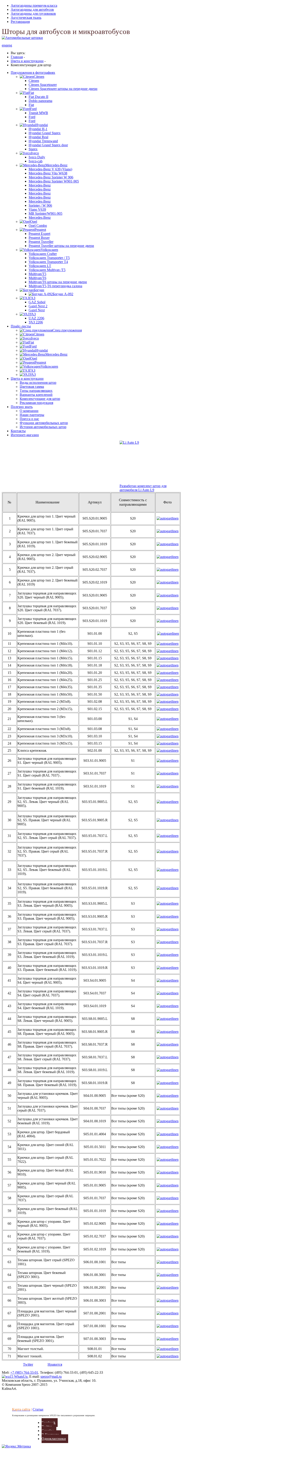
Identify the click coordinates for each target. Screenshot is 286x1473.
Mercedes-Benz (40, 185)
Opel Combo (38, 225)
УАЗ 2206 (36, 322)
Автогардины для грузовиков (33, 13)
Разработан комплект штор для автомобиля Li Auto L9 (143, 488)
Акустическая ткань (26, 17)
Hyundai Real (38, 137)
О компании (29, 411)
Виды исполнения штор (38, 382)
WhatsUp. (20, 1376)
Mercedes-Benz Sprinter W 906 (51, 177)
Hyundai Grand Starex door (48, 145)
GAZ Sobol (37, 302)
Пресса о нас (29, 419)
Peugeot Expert (39, 234)
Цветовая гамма (32, 386)
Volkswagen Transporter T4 (48, 262)
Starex (33, 149)
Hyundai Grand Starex (45, 133)
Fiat (31, 105)
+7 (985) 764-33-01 (24, 1372)
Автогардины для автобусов (32, 9)
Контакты (18, 431)
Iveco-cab (35, 161)
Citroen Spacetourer (43, 85)
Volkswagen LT (40, 266)
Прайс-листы (21, 326)
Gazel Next (37, 310)
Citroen (34, 81)
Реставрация (20, 21)
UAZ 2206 (36, 318)
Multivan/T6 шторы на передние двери (58, 282)
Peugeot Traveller (41, 242)
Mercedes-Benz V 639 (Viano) (50, 169)
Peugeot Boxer (39, 238)
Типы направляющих (36, 391)
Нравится (55, 1364)
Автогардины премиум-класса (34, 5)
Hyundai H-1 (38, 129)
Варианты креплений (36, 395)
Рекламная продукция (36, 403)
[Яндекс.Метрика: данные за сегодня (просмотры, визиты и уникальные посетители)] (16, 1446)
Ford (32, 117)
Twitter (28, 1364)
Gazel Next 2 (38, 306)
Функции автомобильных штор (44, 423)
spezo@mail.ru (51, 1376)
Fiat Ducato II (38, 97)
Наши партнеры (32, 415)
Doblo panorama (40, 101)
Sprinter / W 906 (40, 205)
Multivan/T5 (37, 274)
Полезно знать (22, 407)
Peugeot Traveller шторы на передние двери (61, 246)
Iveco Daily (37, 157)
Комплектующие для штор (40, 399)
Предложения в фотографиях (33, 72)
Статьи (38, 1409)
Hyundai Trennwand (43, 141)
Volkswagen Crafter (43, 254)
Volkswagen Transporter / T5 (49, 258)
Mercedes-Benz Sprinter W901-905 (54, 181)
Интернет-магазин (25, 435)
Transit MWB (38, 113)
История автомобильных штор (43, 427)
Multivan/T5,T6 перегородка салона (55, 286)
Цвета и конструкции (27, 378)
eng (4, 45)
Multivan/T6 (37, 278)
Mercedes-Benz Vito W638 (48, 173)
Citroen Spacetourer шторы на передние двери (63, 89)
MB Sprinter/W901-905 (45, 213)
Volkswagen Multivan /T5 (47, 270)
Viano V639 (37, 209)
